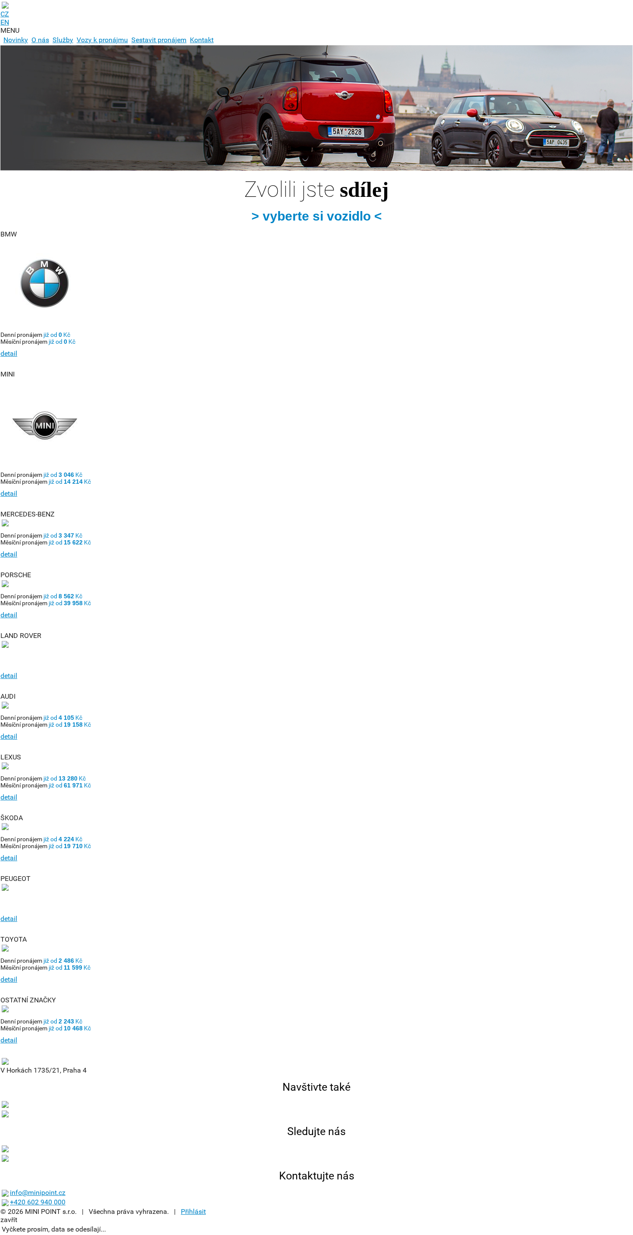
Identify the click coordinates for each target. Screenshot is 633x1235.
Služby (63, 40)
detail (8, 353)
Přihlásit (193, 1211)
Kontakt (202, 40)
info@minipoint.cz (37, 1192)
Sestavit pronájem (158, 40)
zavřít (8, 1220)
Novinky (15, 40)
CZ (4, 14)
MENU (9, 30)
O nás (40, 40)
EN (4, 22)
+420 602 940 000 (37, 1202)
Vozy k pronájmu (102, 40)
